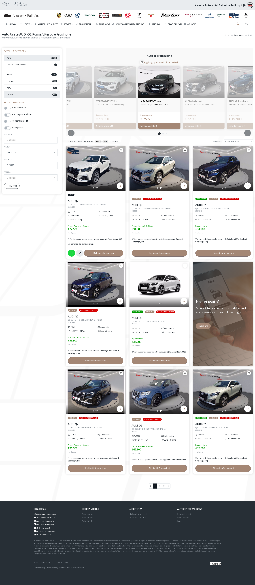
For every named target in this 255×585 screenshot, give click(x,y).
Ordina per (217, 141)
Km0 (31, 87)
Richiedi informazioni (103, 253)
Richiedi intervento (138, 514)
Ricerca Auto (239, 35)
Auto (31, 57)
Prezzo (7, 172)
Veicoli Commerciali (31, 64)
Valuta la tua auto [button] (47, 24)
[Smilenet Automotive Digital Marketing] (215, 563)
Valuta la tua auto (138, 517)
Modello (8, 159)
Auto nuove (87, 514)
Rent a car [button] (104, 24)
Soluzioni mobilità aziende (129, 24)
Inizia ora (203, 325)
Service (67, 24)
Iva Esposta (17, 127)
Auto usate (87, 517)
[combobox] (31, 140)
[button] (159, 133)
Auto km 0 (87, 520)
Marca (7, 147)
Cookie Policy (39, 567)
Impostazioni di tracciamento (72, 567)
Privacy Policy (52, 567)
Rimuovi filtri (114, 141)
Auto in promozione (21, 114)
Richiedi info (183, 517)
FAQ (179, 520)
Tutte (31, 74)
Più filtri (12, 185)
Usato (26, 24)
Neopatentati (19, 120)
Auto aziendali (19, 107)
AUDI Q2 (87, 203)
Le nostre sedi (184, 514)
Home (227, 35)
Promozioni (84, 24)
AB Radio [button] (191, 24)
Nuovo (12, 24)
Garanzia (8, 134)
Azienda (155, 24)
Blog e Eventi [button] (174, 24)
